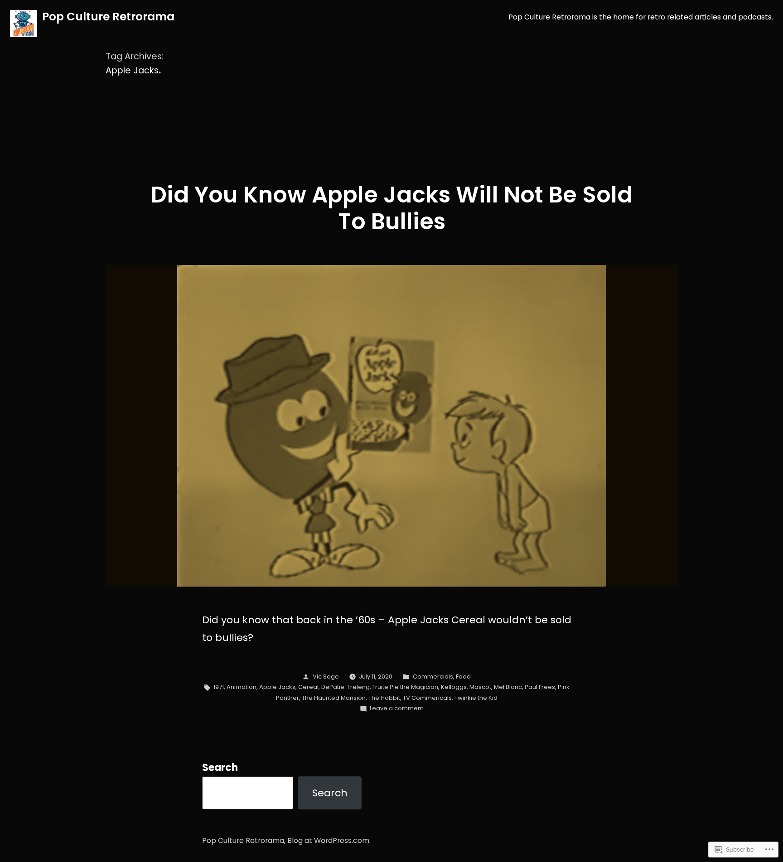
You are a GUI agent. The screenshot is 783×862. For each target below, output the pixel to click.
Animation (241, 687)
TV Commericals (427, 697)
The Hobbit (384, 697)
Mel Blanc (508, 687)
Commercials (433, 676)
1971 (218, 687)
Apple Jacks (277, 687)
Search (220, 768)
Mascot (480, 687)
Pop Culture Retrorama (108, 16)
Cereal (308, 687)
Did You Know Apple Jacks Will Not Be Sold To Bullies (392, 208)
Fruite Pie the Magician (405, 687)
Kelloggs (454, 687)
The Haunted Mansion (334, 697)
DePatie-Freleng (345, 687)
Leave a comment (396, 708)
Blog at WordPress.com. (329, 840)
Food (463, 676)
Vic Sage (326, 676)
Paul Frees (540, 687)
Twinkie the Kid (476, 697)
